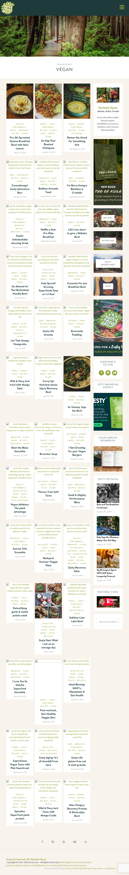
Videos (71, 680)
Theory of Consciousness (74, 865)
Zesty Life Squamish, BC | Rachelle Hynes (26, 859)
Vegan (25, 133)
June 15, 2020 (48, 298)
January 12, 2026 (48, 152)
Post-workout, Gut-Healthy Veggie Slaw (48, 713)
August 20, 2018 (48, 499)
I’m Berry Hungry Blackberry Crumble (77, 188)
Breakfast (24, 130)
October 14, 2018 (77, 459)
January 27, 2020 (77, 291)
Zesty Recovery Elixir (77, 569)
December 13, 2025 (77, 149)
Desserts (79, 178)
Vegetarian (76, 133)
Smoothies (15, 232)
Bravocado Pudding (77, 332)
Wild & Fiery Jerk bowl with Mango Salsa (20, 384)
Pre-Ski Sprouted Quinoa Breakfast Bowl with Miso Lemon (20, 143)
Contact (88, 862)
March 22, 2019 (77, 415)
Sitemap (64, 862)
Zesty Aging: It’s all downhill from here (48, 761)
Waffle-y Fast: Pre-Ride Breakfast (48, 233)
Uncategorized (76, 610)
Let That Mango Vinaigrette (20, 342)
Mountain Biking (48, 324)
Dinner (80, 124)
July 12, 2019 (20, 348)
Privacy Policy (76, 862)
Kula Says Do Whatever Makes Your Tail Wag (108, 539)
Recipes (15, 133)
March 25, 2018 (20, 696)
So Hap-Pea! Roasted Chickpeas (48, 144)
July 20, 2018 (20, 556)
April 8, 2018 (20, 619)
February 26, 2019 (20, 455)
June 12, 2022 (77, 241)
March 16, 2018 (48, 721)
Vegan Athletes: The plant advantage (20, 508)
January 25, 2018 (77, 769)
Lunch (52, 124)
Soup (52, 447)
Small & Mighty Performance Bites (77, 498)
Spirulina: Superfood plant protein (19, 814)
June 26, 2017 (77, 820)
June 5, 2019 (48, 339)
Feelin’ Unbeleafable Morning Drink (19, 239)
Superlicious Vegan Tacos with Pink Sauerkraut (20, 764)
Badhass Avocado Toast (48, 190)
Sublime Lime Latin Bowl (77, 619)
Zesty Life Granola (48, 332)
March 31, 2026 (20, 152)
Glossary (11, 865)
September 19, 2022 (48, 196)
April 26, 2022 (20, 298)
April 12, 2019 (48, 396)
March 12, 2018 (77, 699)
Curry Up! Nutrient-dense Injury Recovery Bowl (48, 386)
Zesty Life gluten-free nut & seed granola (77, 761)
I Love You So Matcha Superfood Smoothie (19, 686)
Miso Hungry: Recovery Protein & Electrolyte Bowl (77, 810)
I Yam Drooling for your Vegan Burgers (77, 451)
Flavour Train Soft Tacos (48, 493)
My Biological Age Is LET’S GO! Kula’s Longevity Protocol (106, 573)
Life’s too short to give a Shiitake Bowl (77, 233)
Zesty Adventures (19, 500)
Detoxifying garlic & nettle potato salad (19, 611)
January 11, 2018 (20, 823)
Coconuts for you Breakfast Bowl (77, 285)
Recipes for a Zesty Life (50, 865)
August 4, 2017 (48, 819)
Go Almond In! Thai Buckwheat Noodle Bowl (20, 289)
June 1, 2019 (77, 339)
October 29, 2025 (19, 197)
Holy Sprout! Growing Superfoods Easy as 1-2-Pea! (48, 288)
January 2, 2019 (48, 458)
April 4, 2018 (77, 625)
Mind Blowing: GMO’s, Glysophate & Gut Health (77, 690)
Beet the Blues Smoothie (19, 449)
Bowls (13, 130)
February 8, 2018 (48, 769)
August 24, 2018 (20, 516)
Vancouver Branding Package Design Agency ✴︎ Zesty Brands (91, 868)
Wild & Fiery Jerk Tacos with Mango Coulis (48, 811)
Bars (12, 175)
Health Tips (47, 270)
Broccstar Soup (48, 454)
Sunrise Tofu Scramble (20, 550)
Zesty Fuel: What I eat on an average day (48, 643)
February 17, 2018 (20, 772)
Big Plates (72, 434)
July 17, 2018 (48, 569)
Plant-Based (48, 127)
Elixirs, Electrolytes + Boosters (77, 547)
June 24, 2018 (77, 575)
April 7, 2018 (48, 651)
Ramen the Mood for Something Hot (77, 141)
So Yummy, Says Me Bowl (77, 408)
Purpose (21, 865)
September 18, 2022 (77, 197)
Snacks (51, 133)
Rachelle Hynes (108, 108)
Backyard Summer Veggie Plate (48, 561)
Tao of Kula (32, 865)
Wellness (48, 636)
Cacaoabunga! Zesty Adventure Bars (20, 188)
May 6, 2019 (19, 392)
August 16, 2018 (77, 506)
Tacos (44, 488)
